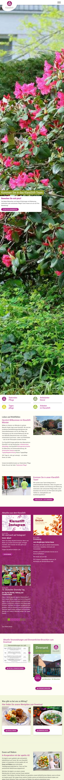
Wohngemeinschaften (23, 446)
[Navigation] (59, 2)
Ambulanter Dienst (44, 398)
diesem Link (16, 549)
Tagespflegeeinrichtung (9, 452)
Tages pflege (11, 406)
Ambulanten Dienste (8, 450)
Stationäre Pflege (13, 398)
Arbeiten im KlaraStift (45, 406)
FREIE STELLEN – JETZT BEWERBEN (43, 499)
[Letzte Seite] (24, 619)
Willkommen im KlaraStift (16, 196)
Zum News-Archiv (7, 626)
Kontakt (5, 206)
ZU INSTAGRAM (7, 554)
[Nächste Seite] (21, 619)
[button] (31, 391)
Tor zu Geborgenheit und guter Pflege (16, 202)
